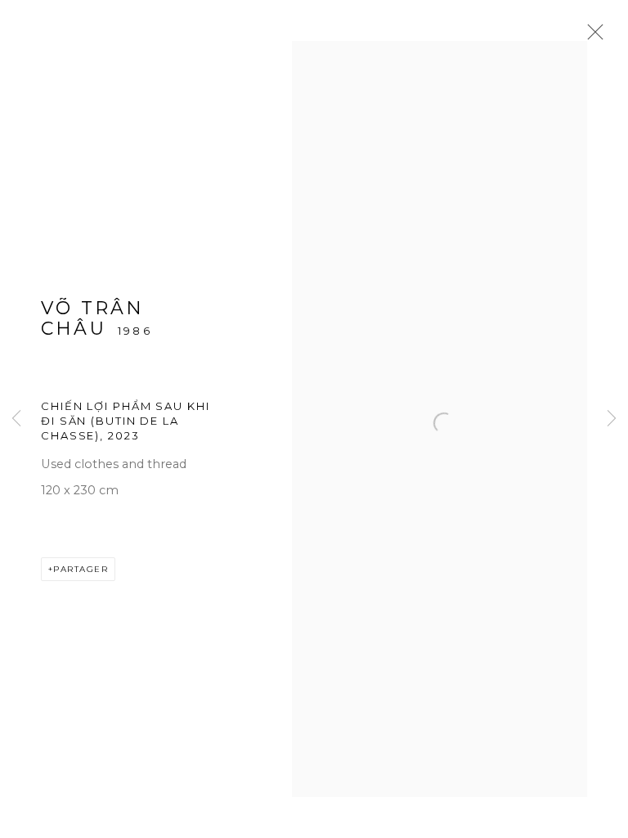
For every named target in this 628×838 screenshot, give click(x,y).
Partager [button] (80, 569)
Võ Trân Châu (92, 318)
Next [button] (611, 419)
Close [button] (591, 37)
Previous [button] (16, 419)
